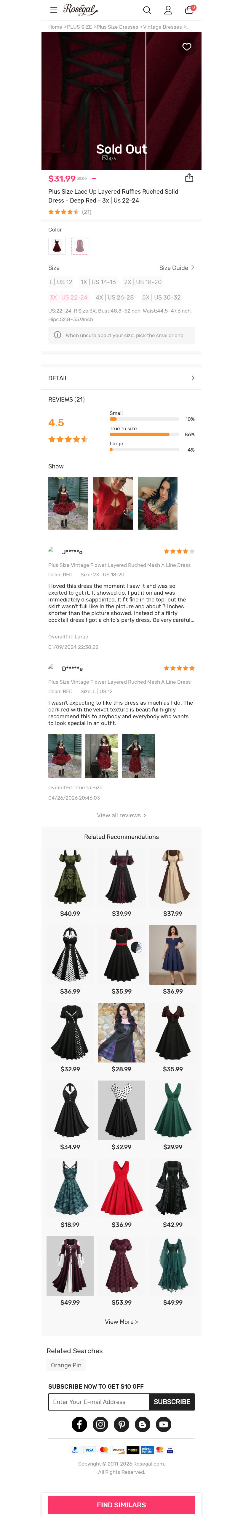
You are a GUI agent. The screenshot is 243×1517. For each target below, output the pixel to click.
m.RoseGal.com (86, 10)
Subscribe (172, 1402)
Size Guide (173, 268)
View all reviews (119, 815)
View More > (121, 1321)
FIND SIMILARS (121, 1505)
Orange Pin (66, 1365)
